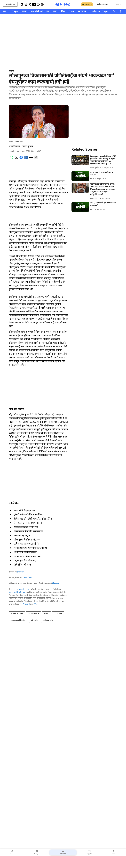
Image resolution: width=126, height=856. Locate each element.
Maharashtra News (17, 592)
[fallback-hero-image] (80, 160)
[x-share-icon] (16, 159)
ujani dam (58, 613)
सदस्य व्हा (20, 572)
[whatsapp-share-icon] (11, 159)
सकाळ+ (114, 854)
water (46, 613)
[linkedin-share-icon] (26, 159)
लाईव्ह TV (89, 854)
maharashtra (33, 613)
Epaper (15, 11)
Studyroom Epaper (99, 11)
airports (34, 620)
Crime (71, 11)
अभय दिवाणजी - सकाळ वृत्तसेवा (21, 146)
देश (48, 11)
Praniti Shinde (17, 613)
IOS (35, 604)
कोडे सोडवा (28, 577)
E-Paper (36, 854)
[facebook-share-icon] (21, 159)
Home (12, 854)
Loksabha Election (18, 620)
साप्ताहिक (82, 11)
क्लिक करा (56, 583)
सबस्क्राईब (88, 4)
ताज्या (24, 11)
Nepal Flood (37, 11)
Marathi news (24, 589)
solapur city (48, 620)
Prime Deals (102, 4)
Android (26, 604)
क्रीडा (63, 11)
